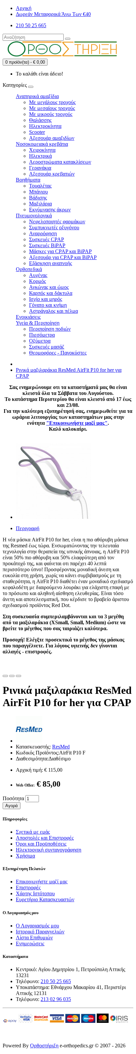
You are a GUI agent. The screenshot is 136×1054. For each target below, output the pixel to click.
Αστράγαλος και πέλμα (53, 311)
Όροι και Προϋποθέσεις (41, 844)
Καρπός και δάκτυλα (50, 293)
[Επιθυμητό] (5, 676)
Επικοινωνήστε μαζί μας (41, 881)
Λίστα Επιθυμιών (34, 937)
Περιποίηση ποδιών (50, 329)
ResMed (61, 746)
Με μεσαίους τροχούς (52, 108)
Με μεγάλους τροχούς (52, 102)
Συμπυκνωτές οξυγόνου (54, 227)
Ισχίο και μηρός (45, 299)
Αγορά (11, 805)
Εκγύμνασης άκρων (50, 209)
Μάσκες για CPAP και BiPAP (60, 251)
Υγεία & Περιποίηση (37, 323)
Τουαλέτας (40, 186)
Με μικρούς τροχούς (50, 114)
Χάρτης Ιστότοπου (35, 893)
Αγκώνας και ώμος (49, 287)
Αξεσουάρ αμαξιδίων (51, 138)
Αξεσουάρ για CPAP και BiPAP (63, 257)
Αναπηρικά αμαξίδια (37, 96)
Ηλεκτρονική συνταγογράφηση (48, 850)
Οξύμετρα (40, 341)
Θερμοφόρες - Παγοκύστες (57, 353)
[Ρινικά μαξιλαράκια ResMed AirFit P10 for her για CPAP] (53, 517)
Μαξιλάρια (40, 203)
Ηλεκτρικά (40, 156)
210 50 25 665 (56, 981)
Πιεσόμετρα (42, 335)
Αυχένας (38, 275)
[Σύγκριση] (12, 676)
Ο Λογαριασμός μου (37, 925)
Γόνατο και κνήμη (48, 305)
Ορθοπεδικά (29, 269)
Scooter (37, 132)
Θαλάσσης (40, 120)
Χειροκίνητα (42, 150)
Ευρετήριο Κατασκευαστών (45, 899)
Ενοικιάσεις (28, 317)
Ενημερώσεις (30, 943)
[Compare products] (18, 676)
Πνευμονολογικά (34, 215)
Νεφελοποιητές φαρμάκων (57, 221)
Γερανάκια (40, 168)
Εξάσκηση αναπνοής (50, 263)
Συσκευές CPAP (46, 239)
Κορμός (37, 281)
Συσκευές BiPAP (47, 245)
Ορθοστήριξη (44, 1045)
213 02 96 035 (56, 999)
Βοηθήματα (28, 180)
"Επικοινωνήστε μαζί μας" (77, 423)
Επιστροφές (28, 887)
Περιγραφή (27, 528)
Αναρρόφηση (43, 233)
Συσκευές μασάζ (46, 347)
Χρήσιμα (25, 856)
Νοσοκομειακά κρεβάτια (42, 144)
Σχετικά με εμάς (33, 832)
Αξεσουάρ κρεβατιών (52, 174)
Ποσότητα (13, 798)
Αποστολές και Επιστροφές (45, 838)
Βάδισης (38, 197)
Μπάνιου (38, 191)
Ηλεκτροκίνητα (45, 126)
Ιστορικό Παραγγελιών (40, 931)
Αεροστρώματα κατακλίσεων (60, 162)
